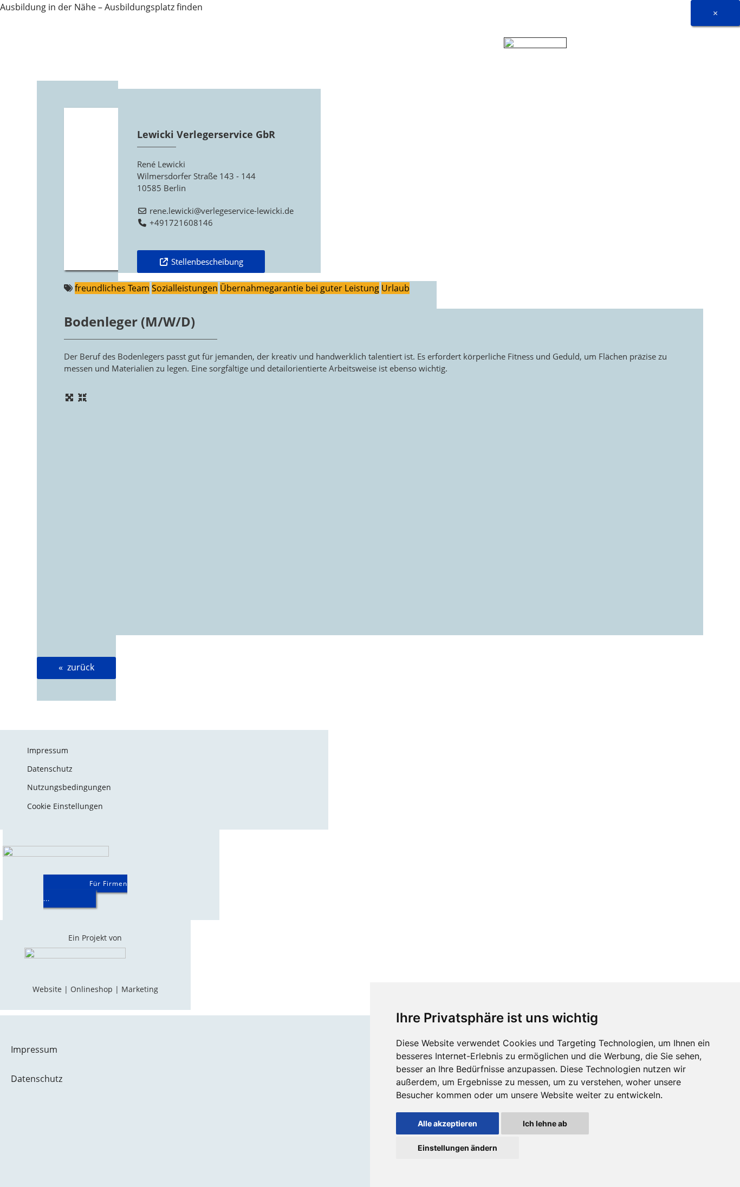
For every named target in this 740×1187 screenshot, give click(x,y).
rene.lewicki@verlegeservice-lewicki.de (222, 210)
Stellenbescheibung (207, 261)
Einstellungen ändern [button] (457, 1147)
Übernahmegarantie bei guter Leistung (299, 288)
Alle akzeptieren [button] (447, 1123)
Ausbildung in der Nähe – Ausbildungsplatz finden (101, 7)
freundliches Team (112, 288)
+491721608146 (181, 222)
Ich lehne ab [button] (545, 1123)
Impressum (47, 750)
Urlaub (395, 288)
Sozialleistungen (185, 288)
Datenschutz (50, 769)
